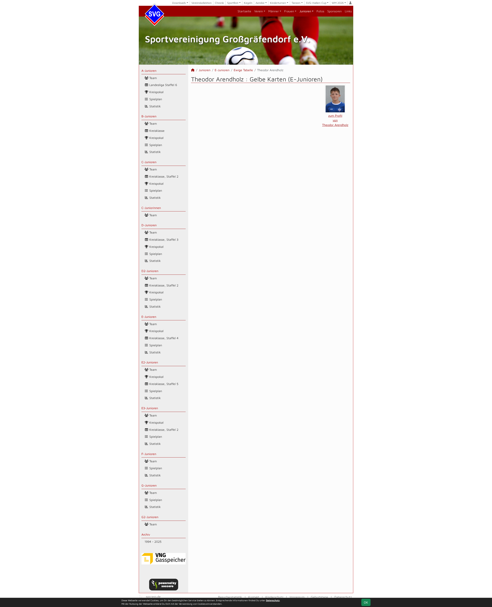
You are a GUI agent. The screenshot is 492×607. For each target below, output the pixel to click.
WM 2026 (338, 2)
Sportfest (232, 2)
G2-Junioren (149, 517)
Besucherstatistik (230, 597)
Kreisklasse (156, 130)
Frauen (289, 11)
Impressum (297, 597)
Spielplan (155, 99)
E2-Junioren (149, 362)
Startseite (244, 11)
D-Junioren (149, 225)
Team (152, 78)
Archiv (145, 534)
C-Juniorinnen (151, 208)
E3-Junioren (149, 408)
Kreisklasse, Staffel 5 (163, 384)
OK (366, 602)
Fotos (320, 11)
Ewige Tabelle (243, 70)
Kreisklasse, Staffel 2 (163, 176)
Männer (273, 11)
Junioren (305, 11)
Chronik (219, 2)
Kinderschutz (274, 597)
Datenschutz (343, 597)
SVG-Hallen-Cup (316, 2)
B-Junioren (148, 116)
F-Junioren (148, 454)
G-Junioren (149, 485)
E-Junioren (148, 316)
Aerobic (260, 2)
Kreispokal (156, 92)
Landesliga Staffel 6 (162, 85)
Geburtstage (319, 597)
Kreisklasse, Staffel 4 (163, 338)
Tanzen (296, 2)
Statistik (154, 106)
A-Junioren (148, 70)
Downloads (179, 2)
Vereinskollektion (201, 2)
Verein (258, 11)
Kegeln (248, 2)
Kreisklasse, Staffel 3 (163, 239)
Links (348, 11)
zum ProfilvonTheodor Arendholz (335, 120)
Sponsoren (334, 11)
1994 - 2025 (153, 541)
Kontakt (253, 597)
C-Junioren (148, 162)
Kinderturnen (278, 2)
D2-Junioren (149, 271)
